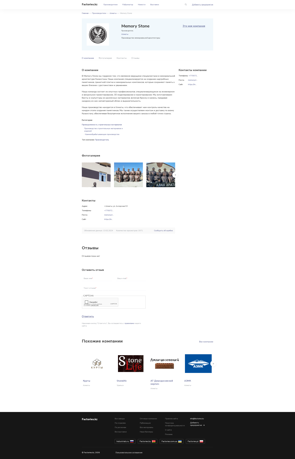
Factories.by (145, 441)
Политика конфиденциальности (175, 424)
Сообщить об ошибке (163, 230)
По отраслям (120, 423)
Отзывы (135, 58)
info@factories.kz (197, 418)
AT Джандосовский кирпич (161, 382)
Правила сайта (171, 418)
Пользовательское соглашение (128, 452)
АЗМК (187, 380)
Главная (85, 13)
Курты (86, 380)
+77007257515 (111, 210)
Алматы (113, 13)
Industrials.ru (123, 441)
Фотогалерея (105, 58)
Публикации (145, 423)
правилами (129, 323)
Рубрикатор (127, 4)
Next (175, 175)
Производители (110, 4)
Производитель (102, 140)
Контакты (122, 58)
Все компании (206, 341)
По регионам (120, 427)
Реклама (168, 434)
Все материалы (146, 427)
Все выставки (121, 432)
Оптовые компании (148, 418)
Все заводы (120, 418)
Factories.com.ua (169, 441)
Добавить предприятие (202, 4)
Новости (141, 4)
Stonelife (122, 380)
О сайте (168, 430)
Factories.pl (193, 441)
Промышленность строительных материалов (102, 124)
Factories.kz (89, 4)
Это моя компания (194, 26)
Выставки (154, 4)
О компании (88, 58)
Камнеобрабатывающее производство (102, 134)
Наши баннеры (146, 432)
